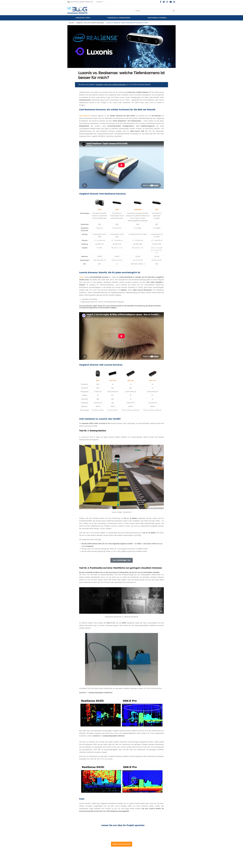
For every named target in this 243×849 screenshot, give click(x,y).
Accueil (71, 23)
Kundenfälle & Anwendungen (118, 18)
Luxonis (81, 277)
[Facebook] (160, 2)
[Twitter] (163, 2)
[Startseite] (82, 11)
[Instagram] (167, 2)
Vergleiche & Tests (83, 18)
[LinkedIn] (174, 2)
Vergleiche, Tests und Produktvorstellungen (90, 23)
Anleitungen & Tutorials (157, 18)
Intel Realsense (84, 116)
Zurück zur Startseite (121, 844)
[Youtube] (170, 2)
